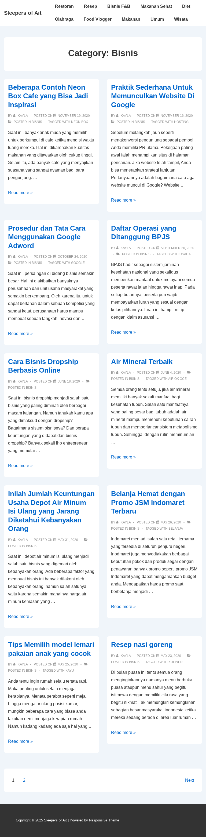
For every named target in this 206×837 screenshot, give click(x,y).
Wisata (181, 19)
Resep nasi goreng (142, 645)
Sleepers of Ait (23, 13)
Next (189, 780)
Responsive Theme (104, 820)
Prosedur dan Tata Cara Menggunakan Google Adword (46, 237)
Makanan (131, 19)
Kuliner (175, 662)
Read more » (20, 192)
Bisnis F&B (118, 6)
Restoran (64, 6)
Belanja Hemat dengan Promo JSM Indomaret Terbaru (148, 502)
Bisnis (37, 122)
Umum (157, 19)
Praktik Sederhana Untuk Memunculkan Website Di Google (152, 96)
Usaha (185, 254)
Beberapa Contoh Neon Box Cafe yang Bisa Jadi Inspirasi (48, 96)
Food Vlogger (98, 19)
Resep (90, 6)
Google (78, 263)
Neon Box (79, 122)
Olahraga (64, 19)
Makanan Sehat (156, 6)
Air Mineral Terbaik (141, 362)
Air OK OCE (177, 379)
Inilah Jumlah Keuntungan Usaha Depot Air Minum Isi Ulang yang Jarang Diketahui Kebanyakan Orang (51, 511)
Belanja (175, 528)
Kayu (69, 670)
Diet (186, 6)
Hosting (181, 122)
